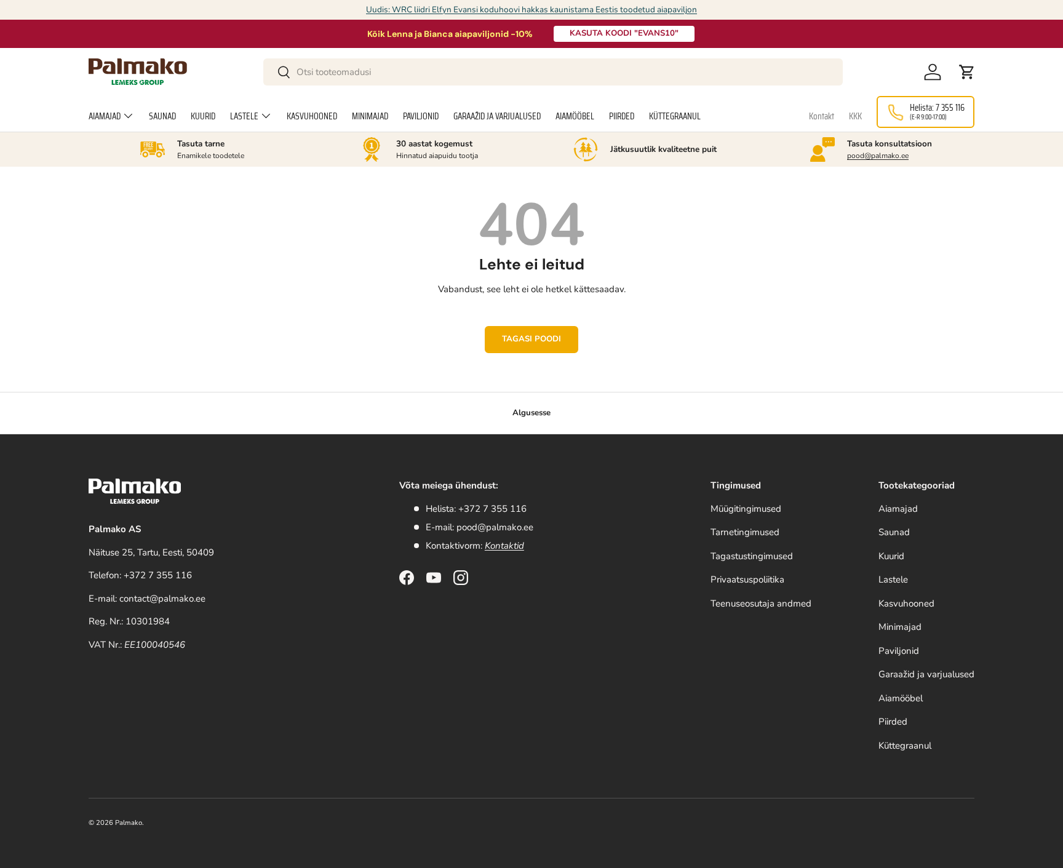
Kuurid (203, 116)
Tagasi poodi (531, 338)
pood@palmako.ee (878, 156)
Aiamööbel (574, 116)
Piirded (621, 116)
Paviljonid (421, 116)
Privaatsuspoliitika (747, 579)
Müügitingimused (746, 509)
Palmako (128, 822)
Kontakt (821, 116)
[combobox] (553, 72)
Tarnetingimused (745, 532)
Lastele (244, 116)
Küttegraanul (675, 116)
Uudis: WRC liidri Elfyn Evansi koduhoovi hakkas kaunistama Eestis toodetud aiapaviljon (531, 9)
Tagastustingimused (752, 556)
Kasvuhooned (312, 116)
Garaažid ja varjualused (497, 116)
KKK (855, 116)
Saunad (162, 116)
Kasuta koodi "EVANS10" (624, 33)
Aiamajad (105, 116)
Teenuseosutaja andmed (761, 603)
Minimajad (370, 116)
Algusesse (531, 412)
